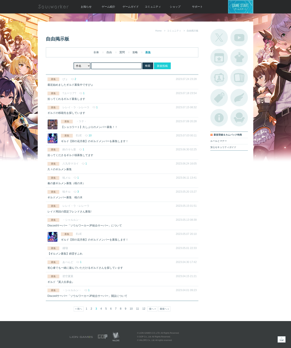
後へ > (152, 309)
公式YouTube (239, 37)
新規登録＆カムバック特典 (228, 135)
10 (131, 308)
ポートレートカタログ (219, 77)
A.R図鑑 (239, 77)
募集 (148, 52)
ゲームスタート (240, 6)
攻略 (135, 52)
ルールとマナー (218, 141)
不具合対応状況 (219, 117)
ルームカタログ (239, 117)
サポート (197, 6)
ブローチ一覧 (239, 97)
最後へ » (164, 309)
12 (143, 308)
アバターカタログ (239, 57)
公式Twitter (219, 37)
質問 (122, 52)
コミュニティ (153, 6)
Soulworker (53, 6)
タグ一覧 (219, 97)
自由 (109, 52)
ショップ (175, 6)
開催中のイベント (219, 57)
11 (137, 308)
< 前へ (78, 309)
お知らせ (86, 6)
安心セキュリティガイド (223, 147)
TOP (282, 339)
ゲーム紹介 (108, 6)
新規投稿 (162, 65)
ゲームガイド (131, 6)
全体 (96, 52)
